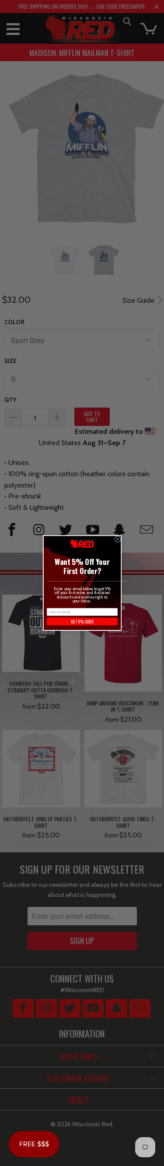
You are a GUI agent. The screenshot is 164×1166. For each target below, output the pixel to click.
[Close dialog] (117, 539)
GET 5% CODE (81, 621)
